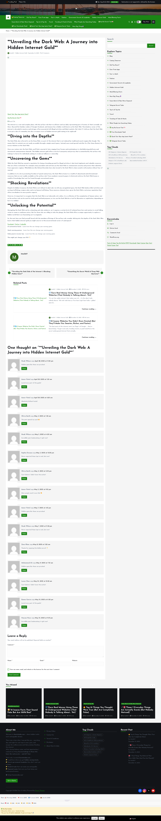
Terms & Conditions (53, 738)
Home (7, 31)
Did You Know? (31, 17)
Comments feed (115, 232)
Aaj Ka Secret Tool (106, 21)
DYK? (127, 243)
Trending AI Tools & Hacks (63, 22)
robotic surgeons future (115, 163)
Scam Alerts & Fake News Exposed (23, 22)
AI (111, 243)
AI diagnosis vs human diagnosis (117, 152)
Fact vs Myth (55, 17)
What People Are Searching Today (85, 22)
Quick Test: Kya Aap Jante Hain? (41, 26)
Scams (113, 245)
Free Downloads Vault (20, 26)
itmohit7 (12, 53)
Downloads (132, 243)
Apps (114, 243)
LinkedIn (23, 224)
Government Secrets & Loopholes (79, 17)
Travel (51, 22)
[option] (24, 703)
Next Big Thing (77, 26)
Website (74, 660)
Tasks (138, 243)
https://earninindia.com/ (15, 775)
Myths (123, 243)
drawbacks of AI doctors (116, 157)
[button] (151, 685)
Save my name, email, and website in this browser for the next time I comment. (35, 669)
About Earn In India (53, 746)
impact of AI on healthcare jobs (118, 160)
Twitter (17, 224)
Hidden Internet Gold (99, 17)
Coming (143, 243)
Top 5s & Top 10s (41, 22)
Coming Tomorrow (18, 17)
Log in (112, 224)
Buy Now (146, 22)
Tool (117, 245)
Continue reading (88, 309)
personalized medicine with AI (139, 160)
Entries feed (114, 228)
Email (42, 660)
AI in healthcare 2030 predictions (118, 155)
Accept (94, 818)
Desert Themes (40, 790)
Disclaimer (50, 742)
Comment (11, 645)
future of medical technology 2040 (136, 157)
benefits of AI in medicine (138, 155)
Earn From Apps (43, 17)
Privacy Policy (51, 731)
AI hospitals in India (136, 152)
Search (110, 39)
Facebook (11, 224)
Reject (102, 818)
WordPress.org (114, 237)
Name (10, 660)
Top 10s (118, 243)
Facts (109, 243)
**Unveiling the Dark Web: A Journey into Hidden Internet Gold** (30, 31)
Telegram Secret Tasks (63, 26)
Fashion (64, 17)
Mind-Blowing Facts (114, 17)
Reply (24, 368)
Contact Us (50, 735)
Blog (111, 56)
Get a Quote (12, 780)
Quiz (147, 243)
